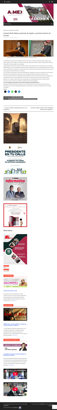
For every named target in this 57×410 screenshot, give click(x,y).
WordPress (42, 404)
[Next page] (7, 266)
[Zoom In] (7, 269)
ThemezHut (51, 405)
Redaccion (16, 37)
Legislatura (23, 98)
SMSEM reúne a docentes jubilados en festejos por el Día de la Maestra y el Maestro (14, 324)
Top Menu (8, 1)
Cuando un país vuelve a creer (10, 290)
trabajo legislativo (32, 98)
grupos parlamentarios (14, 98)
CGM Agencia (15, 407)
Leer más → (13, 300)
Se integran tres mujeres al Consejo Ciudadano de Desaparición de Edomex (14, 354)
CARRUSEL (14, 97)
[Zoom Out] (4, 269)
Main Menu (8, 24)
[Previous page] (4, 266)
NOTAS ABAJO (20, 97)
